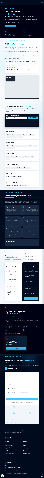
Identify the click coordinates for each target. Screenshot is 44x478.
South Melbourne (22, 185)
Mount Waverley (27, 167)
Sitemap (12, 475)
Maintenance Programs (9, 453)
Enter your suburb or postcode (12, 115)
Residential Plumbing (9, 445)
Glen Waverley (19, 167)
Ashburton (8, 145)
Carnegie (13, 167)
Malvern (17, 156)
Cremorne (25, 134)
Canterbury (25, 145)
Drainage (6, 450)
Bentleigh (8, 167)
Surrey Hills (12, 147)
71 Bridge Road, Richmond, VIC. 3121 (14, 467)
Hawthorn (35, 145)
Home (7, 6)
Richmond (20, 136)
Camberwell (19, 145)
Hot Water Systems (8, 447)
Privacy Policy (7, 475)
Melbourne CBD (14, 136)
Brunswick (8, 176)
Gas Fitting (7, 448)
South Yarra (27, 156)
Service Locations (8, 456)
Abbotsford (8, 134)
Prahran (22, 156)
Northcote (14, 176)
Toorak (7, 158)
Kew (7, 147)
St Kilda (32, 156)
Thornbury (20, 176)
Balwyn (13, 145)
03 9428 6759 (9, 462)
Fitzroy (7, 136)
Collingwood (19, 134)
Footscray (8, 185)
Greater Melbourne (26, 453)
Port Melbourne (15, 185)
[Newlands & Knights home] (8, 2)
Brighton (8, 156)
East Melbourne (31, 134)
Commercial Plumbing (9, 443)
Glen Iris (30, 145)
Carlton (13, 134)
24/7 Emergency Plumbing (10, 455)
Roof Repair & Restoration (10, 451)
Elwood (12, 156)
